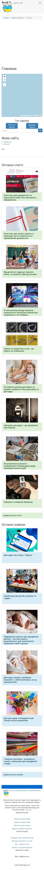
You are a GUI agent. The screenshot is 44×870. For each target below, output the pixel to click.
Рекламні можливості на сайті (22, 841)
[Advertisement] (22, 44)
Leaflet (23, 116)
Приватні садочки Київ (22, 819)
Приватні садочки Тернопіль (22, 828)
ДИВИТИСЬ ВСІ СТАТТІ (13, 515)
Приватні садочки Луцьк (22, 825)
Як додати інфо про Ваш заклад (22, 838)
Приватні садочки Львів (22, 822)
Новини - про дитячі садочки (22, 847)
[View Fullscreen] (4, 84)
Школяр (28, 810)
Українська (7, 142)
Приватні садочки (11, 126)
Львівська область (17, 18)
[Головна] (7, 7)
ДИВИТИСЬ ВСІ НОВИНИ (14, 775)
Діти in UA (18, 2)
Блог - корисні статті (22, 844)
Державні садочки (32, 126)
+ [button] (4, 76)
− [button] (4, 80)
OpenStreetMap (31, 116)
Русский (6, 144)
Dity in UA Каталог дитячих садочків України (25, 790)
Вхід (3, 149)
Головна (6, 18)
